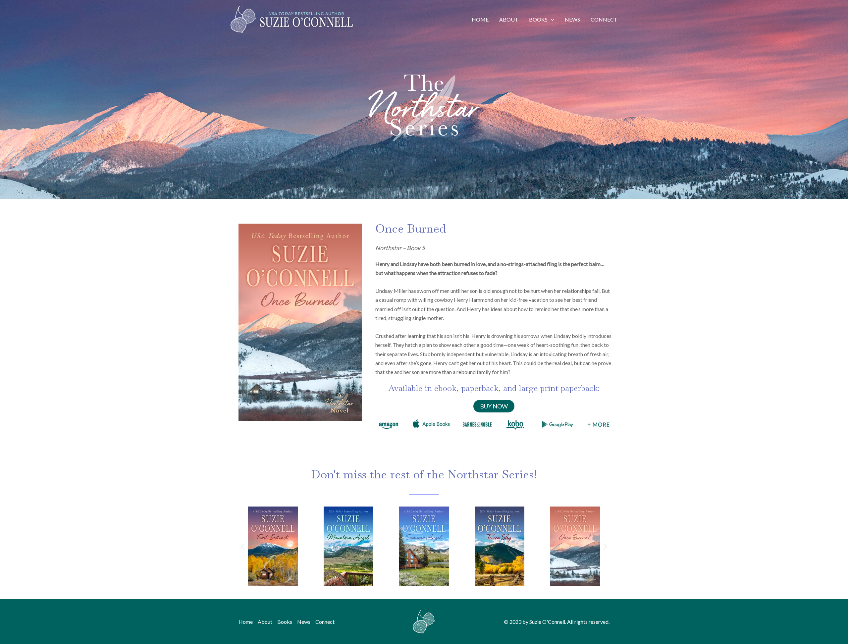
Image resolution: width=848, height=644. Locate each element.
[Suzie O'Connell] (291, 19)
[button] (242, 546)
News (572, 19)
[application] (551, 19)
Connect (604, 19)
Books (538, 19)
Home (480, 19)
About (508, 19)
